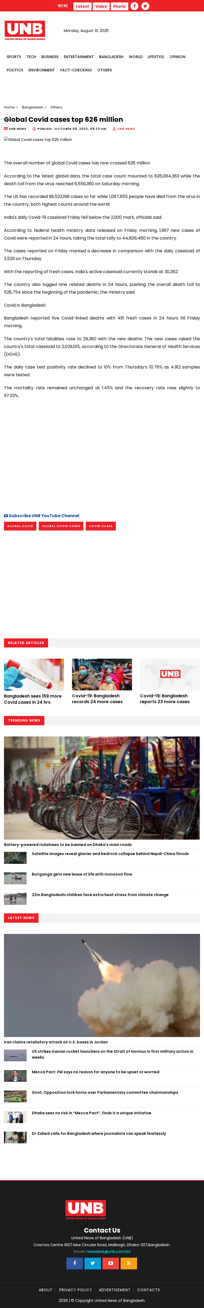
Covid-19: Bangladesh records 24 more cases (97, 699)
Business (49, 56)
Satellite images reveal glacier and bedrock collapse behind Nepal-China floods (110, 853)
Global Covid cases (61, 526)
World (135, 56)
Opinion (177, 56)
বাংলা (63, 6)
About (46, 1290)
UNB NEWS (126, 129)
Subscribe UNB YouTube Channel (43, 516)
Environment (41, 70)
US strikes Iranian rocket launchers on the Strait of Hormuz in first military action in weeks (112, 1054)
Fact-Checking (76, 70)
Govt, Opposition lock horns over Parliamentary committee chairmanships (105, 1092)
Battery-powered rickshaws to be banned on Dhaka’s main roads (68, 844)
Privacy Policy (75, 1290)
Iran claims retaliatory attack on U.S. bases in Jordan (56, 1042)
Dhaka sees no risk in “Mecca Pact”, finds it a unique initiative (91, 1113)
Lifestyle (156, 56)
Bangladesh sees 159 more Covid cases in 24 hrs (33, 699)
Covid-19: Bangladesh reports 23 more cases (165, 699)
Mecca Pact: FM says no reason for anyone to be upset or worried (95, 1072)
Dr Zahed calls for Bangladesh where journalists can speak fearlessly (99, 1133)
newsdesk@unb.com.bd (102, 1251)
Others (104, 70)
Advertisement (115, 1290)
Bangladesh (111, 56)
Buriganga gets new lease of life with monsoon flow (82, 874)
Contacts (148, 1290)
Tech (31, 56)
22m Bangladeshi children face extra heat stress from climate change (100, 894)
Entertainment (79, 56)
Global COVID (20, 526)
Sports (14, 56)
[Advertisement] (102, 461)
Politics (15, 70)
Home (9, 107)
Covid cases (101, 526)
